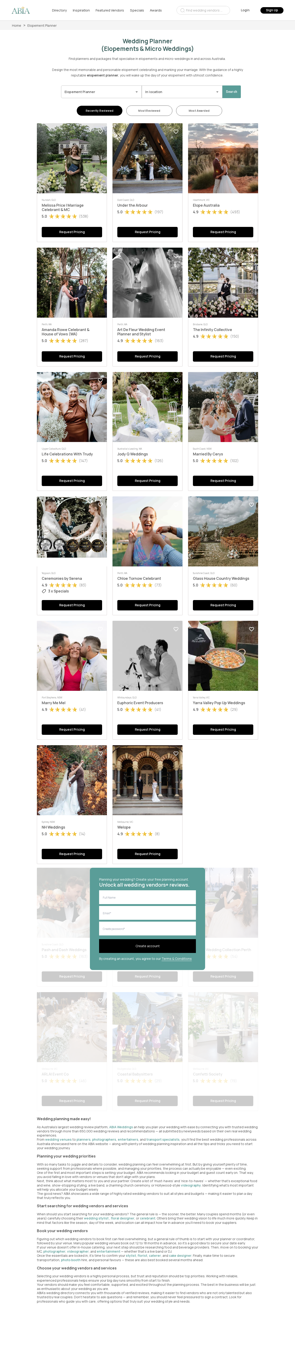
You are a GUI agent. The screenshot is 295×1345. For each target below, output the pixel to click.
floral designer (122, 1218)
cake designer (180, 1255)
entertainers (128, 1139)
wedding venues (58, 1139)
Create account (148, 946)
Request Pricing (72, 232)
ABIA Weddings (121, 1127)
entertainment (108, 1251)
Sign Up (272, 10)
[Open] (136, 92)
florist (142, 1255)
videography (191, 1185)
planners (84, 1139)
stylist (131, 1255)
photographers (104, 1139)
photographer (54, 1251)
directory (59, 10)
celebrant (147, 1218)
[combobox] (203, 10)
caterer (155, 1255)
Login (245, 10)
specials (137, 10)
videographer (78, 1251)
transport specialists (163, 1139)
